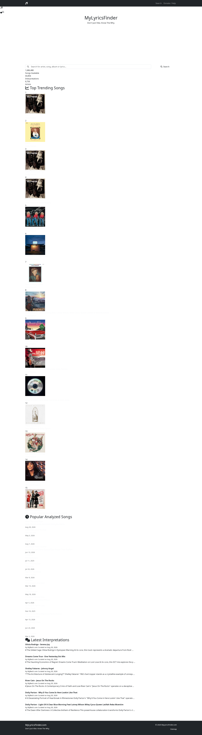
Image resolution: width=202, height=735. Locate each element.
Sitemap (173, 729)
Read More (32, 653)
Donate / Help (170, 3)
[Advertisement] (101, 42)
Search (159, 3)
